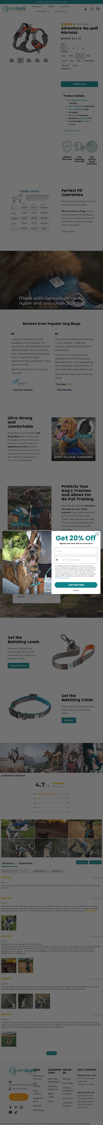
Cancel (76, 590)
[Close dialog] (97, 534)
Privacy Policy (59, 578)
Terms (67, 578)
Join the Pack (76, 584)
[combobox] (60, 560)
